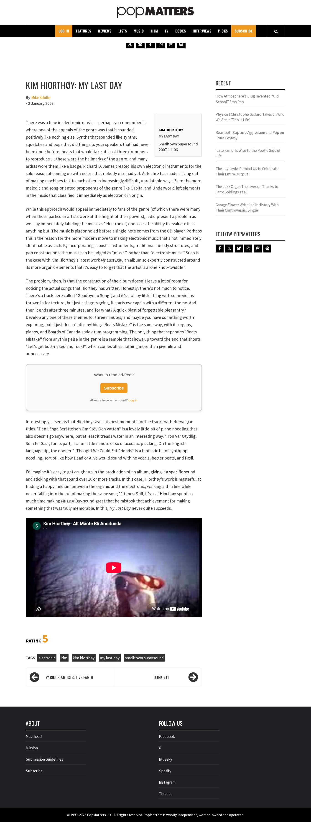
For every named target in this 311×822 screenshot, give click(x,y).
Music (139, 31)
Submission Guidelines (44, 759)
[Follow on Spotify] (181, 44)
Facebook (167, 736)
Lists (122, 31)
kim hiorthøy (83, 657)
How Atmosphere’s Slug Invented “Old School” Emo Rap (247, 99)
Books (180, 31)
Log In (64, 31)
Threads (165, 793)
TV (166, 31)
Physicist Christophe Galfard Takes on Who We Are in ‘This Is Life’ (250, 117)
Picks (223, 31)
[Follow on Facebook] (150, 44)
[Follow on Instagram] (160, 44)
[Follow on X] (130, 44)
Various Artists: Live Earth (69, 677)
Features (83, 31)
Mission (32, 747)
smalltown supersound (144, 657)
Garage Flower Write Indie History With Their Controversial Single (247, 207)
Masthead (34, 736)
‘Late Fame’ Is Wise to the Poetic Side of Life (248, 153)
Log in (133, 400)
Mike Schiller (41, 97)
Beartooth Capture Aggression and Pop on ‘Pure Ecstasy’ (250, 135)
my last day (110, 657)
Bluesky (165, 759)
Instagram (167, 782)
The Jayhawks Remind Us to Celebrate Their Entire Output (247, 171)
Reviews (105, 31)
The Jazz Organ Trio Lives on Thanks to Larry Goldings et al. (247, 189)
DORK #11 (161, 677)
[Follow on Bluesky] (140, 44)
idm (64, 657)
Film (154, 31)
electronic (46, 657)
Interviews (202, 31)
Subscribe (244, 31)
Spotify (165, 770)
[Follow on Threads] (171, 44)
